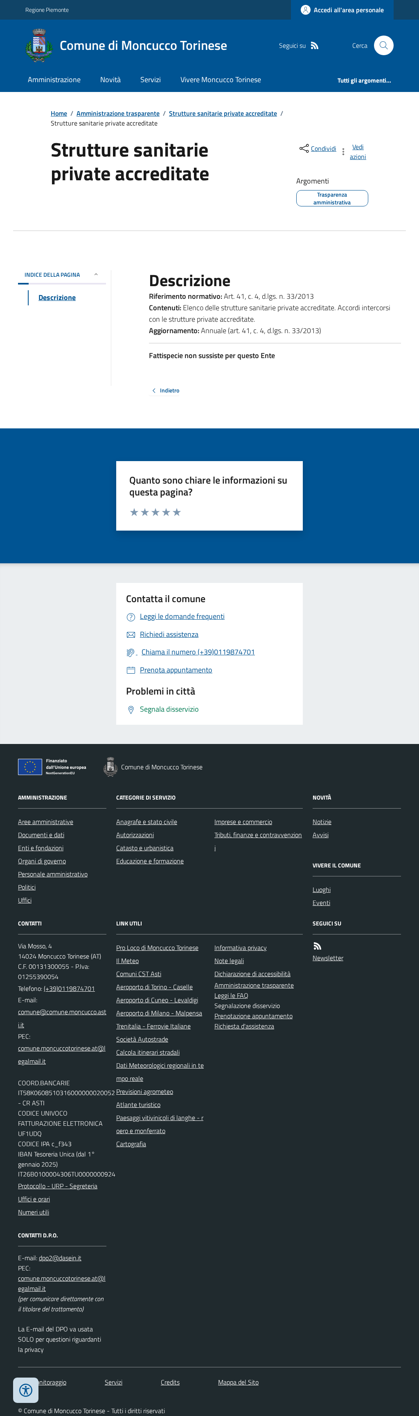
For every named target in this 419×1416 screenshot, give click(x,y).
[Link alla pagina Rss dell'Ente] (317, 946)
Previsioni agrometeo (144, 1091)
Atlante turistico (138, 1104)
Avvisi (321, 835)
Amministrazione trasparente (118, 113)
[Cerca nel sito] (380, 45)
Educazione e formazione (150, 861)
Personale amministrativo (53, 874)
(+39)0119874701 (69, 988)
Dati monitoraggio (42, 1382)
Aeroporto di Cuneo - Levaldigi (157, 1000)
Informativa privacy (240, 947)
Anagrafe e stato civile (146, 822)
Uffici (25, 900)
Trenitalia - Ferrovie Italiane (153, 1026)
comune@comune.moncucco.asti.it (62, 1018)
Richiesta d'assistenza (244, 1026)
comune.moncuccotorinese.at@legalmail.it (62, 1054)
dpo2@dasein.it (60, 1258)
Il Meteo (127, 961)
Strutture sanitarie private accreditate (223, 113)
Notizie (322, 822)
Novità (110, 79)
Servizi (150, 79)
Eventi (321, 902)
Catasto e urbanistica (144, 848)
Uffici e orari (34, 1199)
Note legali (229, 961)
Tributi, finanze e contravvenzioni (258, 841)
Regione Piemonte (47, 9)
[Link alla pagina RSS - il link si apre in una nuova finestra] (315, 45)
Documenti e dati (41, 835)
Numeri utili (33, 1212)
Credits (170, 1382)
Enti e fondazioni (40, 848)
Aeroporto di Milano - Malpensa (159, 1013)
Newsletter (328, 958)
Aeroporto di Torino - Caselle (154, 987)
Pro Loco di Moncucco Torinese (157, 947)
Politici (27, 887)
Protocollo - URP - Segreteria (57, 1186)
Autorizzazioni (135, 835)
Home (59, 113)
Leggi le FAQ (231, 995)
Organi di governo (42, 861)
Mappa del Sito (238, 1382)
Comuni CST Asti (138, 974)
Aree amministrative (45, 822)
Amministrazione (54, 79)
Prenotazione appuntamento (253, 1016)
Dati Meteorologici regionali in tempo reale (160, 1071)
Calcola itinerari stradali (148, 1052)
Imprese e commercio (243, 822)
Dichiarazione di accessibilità (252, 974)
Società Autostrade (142, 1039)
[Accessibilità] (25, 1390)
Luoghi (322, 889)
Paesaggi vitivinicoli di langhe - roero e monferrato (159, 1124)
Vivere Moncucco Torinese (220, 79)
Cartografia (131, 1144)
